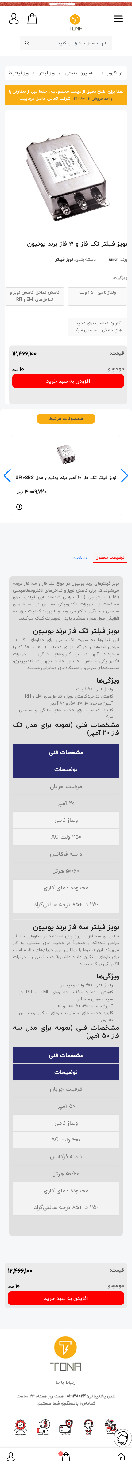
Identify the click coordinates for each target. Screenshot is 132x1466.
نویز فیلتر (64, 259)
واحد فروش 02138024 (91, 98)
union (113, 259)
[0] (66, 1456)
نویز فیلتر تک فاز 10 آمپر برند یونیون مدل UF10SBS (66, 477)
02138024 (76, 1396)
